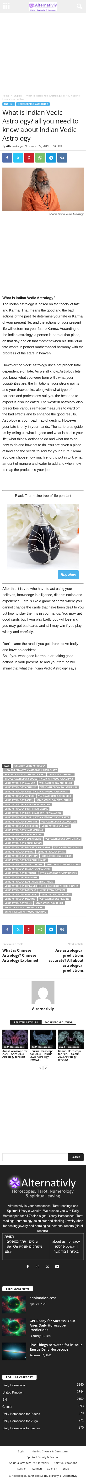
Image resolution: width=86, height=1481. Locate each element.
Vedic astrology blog (18, 817)
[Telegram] (51, 158)
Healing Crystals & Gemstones (50, 1451)
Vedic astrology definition (21, 856)
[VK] (62, 158)
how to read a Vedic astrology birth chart (31, 770)
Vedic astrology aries (18, 791)
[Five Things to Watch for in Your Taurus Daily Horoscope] (14, 1351)
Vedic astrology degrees (56, 856)
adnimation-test (43, 1298)
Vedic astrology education (63, 864)
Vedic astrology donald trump (24, 864)
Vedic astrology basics (18, 800)
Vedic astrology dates (51, 851)
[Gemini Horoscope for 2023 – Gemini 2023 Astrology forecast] (71, 1039)
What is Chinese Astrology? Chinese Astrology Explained (20, 955)
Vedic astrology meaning (20, 898)
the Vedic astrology (60, 774)
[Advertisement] (43, 720)
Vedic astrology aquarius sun (58, 787)
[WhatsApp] (40, 158)
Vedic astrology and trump (56, 783)
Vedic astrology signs (18, 903)
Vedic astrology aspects (19, 795)
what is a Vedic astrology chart (24, 907)
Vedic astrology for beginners (59, 886)
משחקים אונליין (30, 1246)
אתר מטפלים (16, 1241)
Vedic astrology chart (55, 825)
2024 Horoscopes (14, 1046)
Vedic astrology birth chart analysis (27, 804)
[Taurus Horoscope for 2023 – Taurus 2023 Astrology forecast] (43, 1039)
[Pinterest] (29, 158)
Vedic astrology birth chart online (26, 808)
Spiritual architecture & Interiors (28, 1463)
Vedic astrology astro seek (54, 795)
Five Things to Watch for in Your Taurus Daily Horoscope (56, 1347)
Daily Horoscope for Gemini (21, 1428)
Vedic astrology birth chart (54, 800)
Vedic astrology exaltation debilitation (29, 881)
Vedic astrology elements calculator (27, 868)
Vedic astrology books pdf (21, 821)
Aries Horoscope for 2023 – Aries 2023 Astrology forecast (14, 1053)
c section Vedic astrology (30, 765)
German (37, 1468)
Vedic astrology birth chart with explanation (33, 813)
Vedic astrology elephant (20, 873)
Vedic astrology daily (67, 847)
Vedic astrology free (52, 890)
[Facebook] (7, 158)
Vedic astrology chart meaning (24, 830)
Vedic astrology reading (54, 898)
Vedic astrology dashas (19, 851)
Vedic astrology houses (56, 894)
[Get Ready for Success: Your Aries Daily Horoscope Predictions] (14, 1327)
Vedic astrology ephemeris (21, 877)
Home (5, 95)
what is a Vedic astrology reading (25, 911)
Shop (66, 1468)
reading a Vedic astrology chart (24, 774)
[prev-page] (40, 1067)
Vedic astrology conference (62, 838)
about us (59, 1241)
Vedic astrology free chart (21, 894)
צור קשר (60, 1251)
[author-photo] (43, 992)
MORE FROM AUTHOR (59, 1022)
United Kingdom (13, 1392)
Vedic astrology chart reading (24, 834)
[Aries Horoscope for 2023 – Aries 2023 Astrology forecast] (15, 1039)
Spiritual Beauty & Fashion (43, 1457)
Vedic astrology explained (21, 886)
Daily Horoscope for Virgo (20, 1421)
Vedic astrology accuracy (57, 778)
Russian (22, 1468)
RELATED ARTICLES (26, 1022)
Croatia (7, 1407)
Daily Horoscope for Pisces (21, 1414)
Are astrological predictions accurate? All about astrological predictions (66, 960)
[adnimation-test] (14, 1304)
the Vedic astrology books (21, 778)
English (18, 95)
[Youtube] (57, 1267)
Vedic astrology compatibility (23, 838)
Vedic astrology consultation (23, 843)
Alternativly (14, 146)
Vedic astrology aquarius (20, 787)
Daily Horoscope (13, 1385)
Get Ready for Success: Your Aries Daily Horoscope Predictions (52, 1325)
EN (4, 1399)
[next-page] (45, 1067)
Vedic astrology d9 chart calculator (27, 847)
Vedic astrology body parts (52, 817)
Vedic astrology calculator (58, 821)
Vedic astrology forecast (20, 890)
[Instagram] (38, 1267)
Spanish (52, 1468)
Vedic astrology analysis (20, 783)
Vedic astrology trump (50, 903)
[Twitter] (18, 158)
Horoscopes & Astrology (33, 104)
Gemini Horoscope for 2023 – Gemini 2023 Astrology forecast (69, 1055)
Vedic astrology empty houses (58, 873)
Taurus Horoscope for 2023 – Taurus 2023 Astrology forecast (41, 1055)
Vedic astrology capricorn (21, 825)
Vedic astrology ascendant (51, 791)
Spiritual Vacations (65, 1463)
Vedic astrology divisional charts (25, 860)
